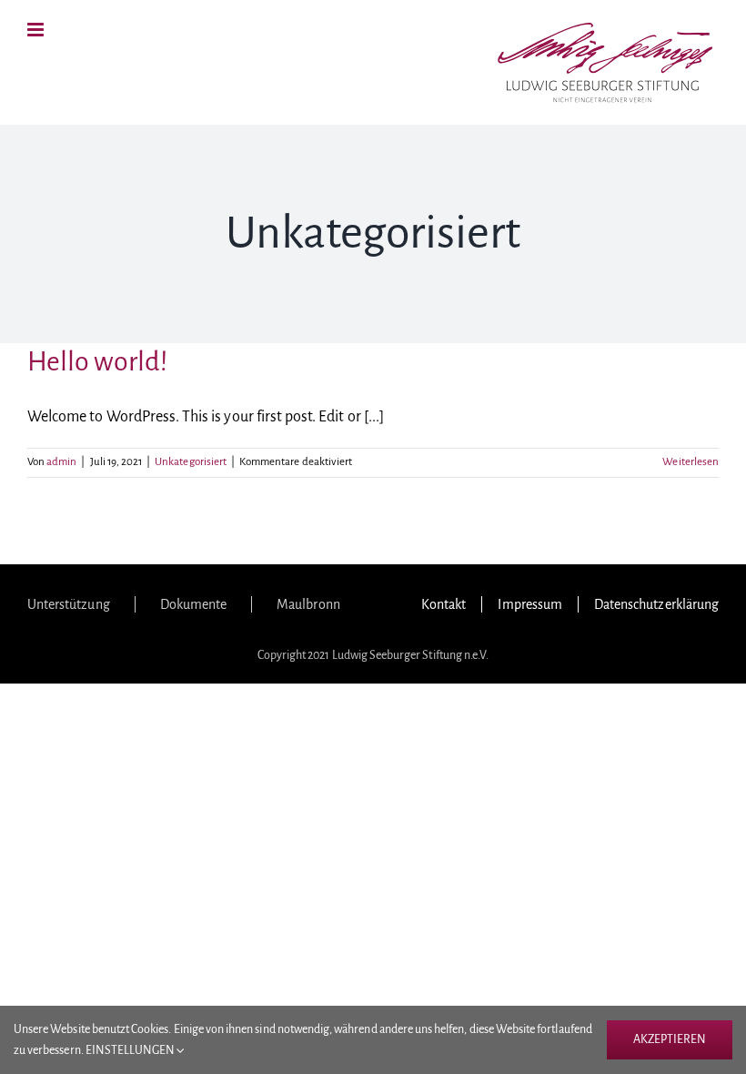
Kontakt (443, 604)
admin (61, 462)
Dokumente (193, 604)
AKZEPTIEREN (669, 1039)
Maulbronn (308, 604)
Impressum (529, 604)
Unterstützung (68, 604)
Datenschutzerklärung (656, 604)
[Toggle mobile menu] (36, 29)
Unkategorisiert (191, 462)
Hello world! (97, 361)
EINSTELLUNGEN (131, 1050)
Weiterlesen (690, 462)
